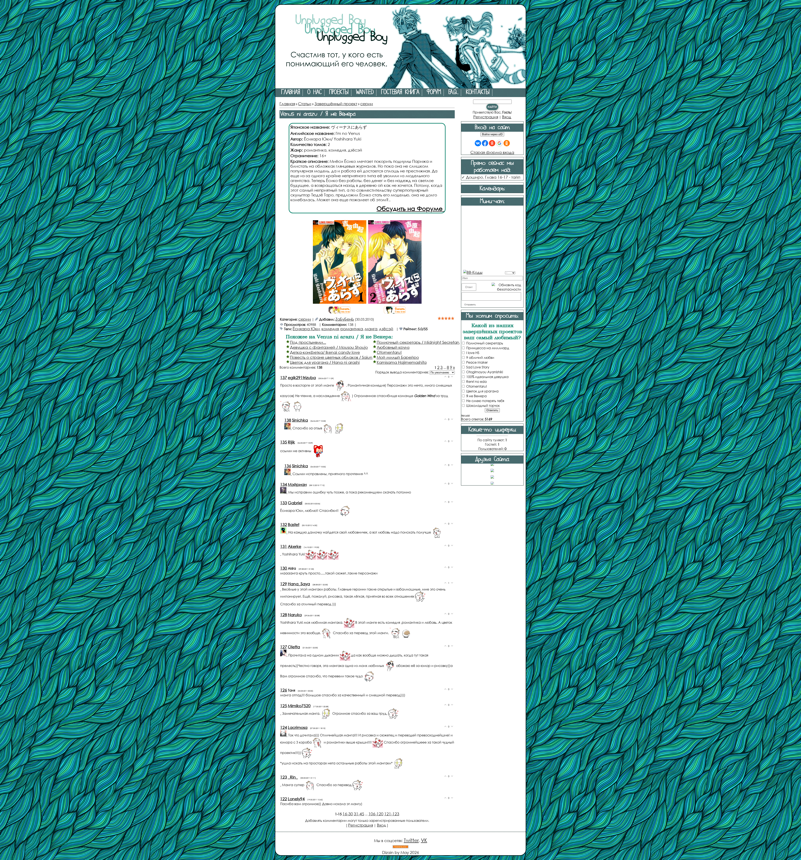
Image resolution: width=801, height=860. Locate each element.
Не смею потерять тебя (485, 400)
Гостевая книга (400, 93)
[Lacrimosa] (284, 734)
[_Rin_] (281, 784)
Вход (381, 825)
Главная (290, 93)
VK (424, 840)
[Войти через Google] (499, 143)
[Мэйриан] (284, 491)
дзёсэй (386, 328)
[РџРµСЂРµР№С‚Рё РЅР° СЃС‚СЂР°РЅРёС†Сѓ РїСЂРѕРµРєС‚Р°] (400, 86)
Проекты (339, 93)
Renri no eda (476, 381)
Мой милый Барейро (398, 357)
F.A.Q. (453, 93)
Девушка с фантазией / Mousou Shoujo (329, 347)
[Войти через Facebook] (485, 143)
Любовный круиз (393, 347)
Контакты (478, 93)
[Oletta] (284, 654)
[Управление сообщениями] (484, 271)
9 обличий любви (480, 357)
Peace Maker (477, 362)
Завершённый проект (335, 103)
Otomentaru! (389, 352)
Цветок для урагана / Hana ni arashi (325, 362)
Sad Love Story (477, 367)
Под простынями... (308, 342)
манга (371, 328)
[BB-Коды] (472, 271)
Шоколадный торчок (483, 405)
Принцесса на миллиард (487, 348)
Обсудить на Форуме (410, 208)
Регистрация (360, 825)
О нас (314, 93)
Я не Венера (476, 396)
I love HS (472, 352)
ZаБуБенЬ (344, 319)
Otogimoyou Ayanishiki (484, 372)
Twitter (411, 840)
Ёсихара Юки (306, 328)
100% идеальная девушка (487, 376)
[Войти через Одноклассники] (507, 143)
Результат (465, 415)
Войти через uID (492, 134)
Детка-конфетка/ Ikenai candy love (325, 352)
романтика (351, 328)
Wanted (365, 93)
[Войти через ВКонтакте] (478, 143)
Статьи (304, 103)
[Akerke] (281, 553)
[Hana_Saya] (281, 589)
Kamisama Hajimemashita (402, 362)
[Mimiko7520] (281, 713)
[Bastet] (284, 532)
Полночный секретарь (484, 343)
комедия (330, 328)
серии (366, 103)
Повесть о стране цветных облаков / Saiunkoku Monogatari (347, 357)
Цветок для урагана (482, 391)
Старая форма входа (492, 152)
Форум (434, 93)
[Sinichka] (288, 427)
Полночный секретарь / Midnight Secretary (418, 342)
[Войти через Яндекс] (492, 143)
